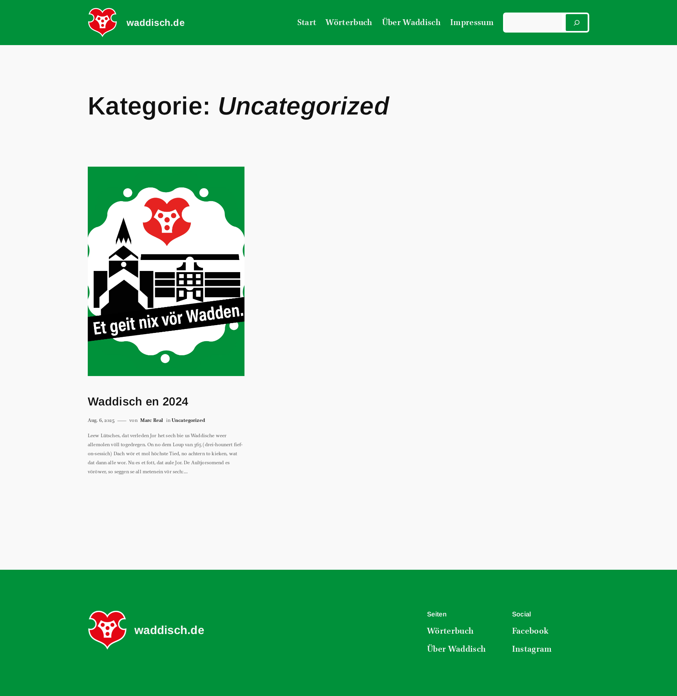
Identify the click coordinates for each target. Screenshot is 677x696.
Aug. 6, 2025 (101, 420)
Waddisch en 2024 (138, 401)
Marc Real (151, 420)
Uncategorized (188, 420)
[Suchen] (577, 22)
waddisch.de (156, 22)
